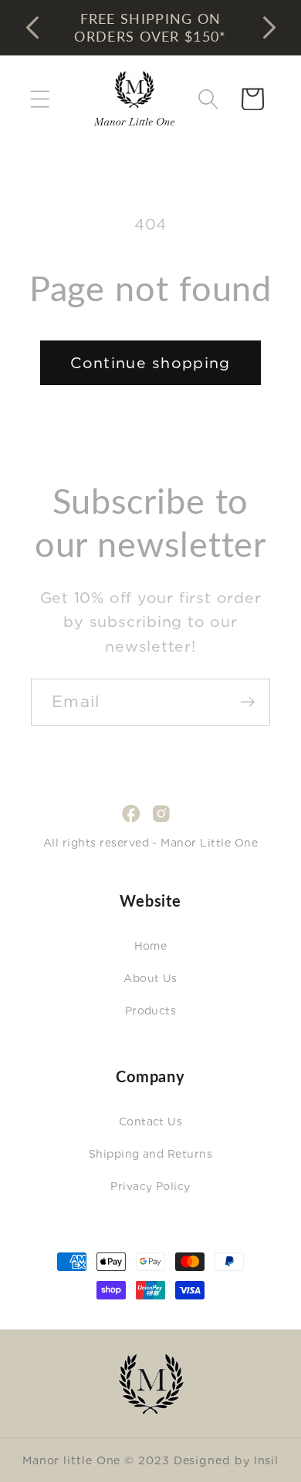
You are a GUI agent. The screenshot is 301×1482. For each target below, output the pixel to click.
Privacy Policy (150, 1186)
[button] (40, 99)
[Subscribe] (247, 702)
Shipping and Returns (151, 1154)
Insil (266, 1460)
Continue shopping (150, 363)
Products (151, 1010)
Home (150, 946)
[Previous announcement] (32, 28)
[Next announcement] (269, 28)
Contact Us (151, 1121)
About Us (150, 978)
